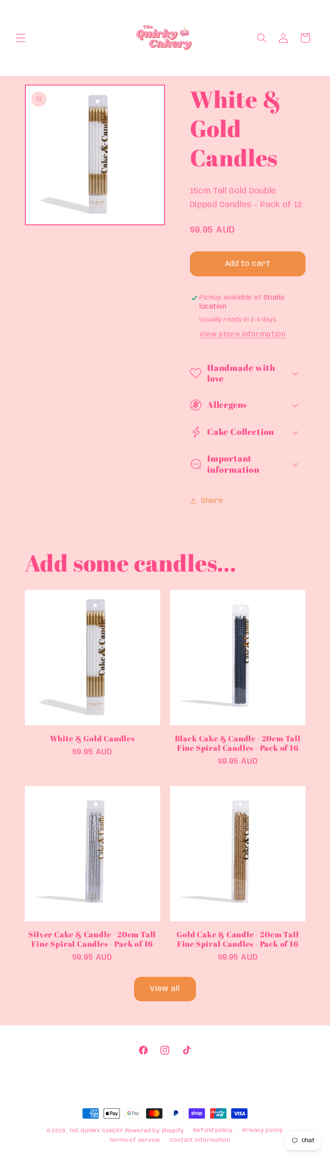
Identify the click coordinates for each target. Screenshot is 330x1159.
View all (165, 989)
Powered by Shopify (154, 1131)
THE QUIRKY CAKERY (96, 1131)
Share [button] (212, 501)
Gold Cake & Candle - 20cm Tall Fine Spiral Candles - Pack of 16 (238, 939)
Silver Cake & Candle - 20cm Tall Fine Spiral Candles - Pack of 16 (92, 939)
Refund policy (212, 1130)
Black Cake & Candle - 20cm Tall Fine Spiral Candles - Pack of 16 (238, 743)
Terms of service (134, 1140)
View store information (242, 334)
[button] (21, 38)
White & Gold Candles (92, 738)
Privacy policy (262, 1130)
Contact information (200, 1140)
